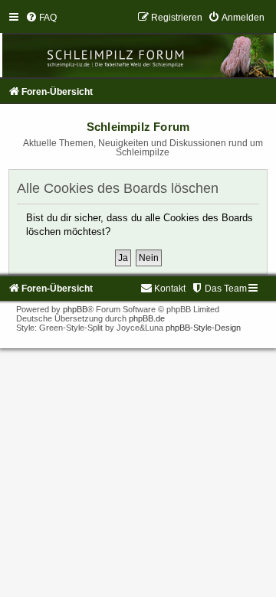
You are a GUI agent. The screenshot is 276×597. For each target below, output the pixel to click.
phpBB (75, 309)
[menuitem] (41, 17)
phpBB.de (147, 318)
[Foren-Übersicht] (138, 44)
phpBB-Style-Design (203, 327)
